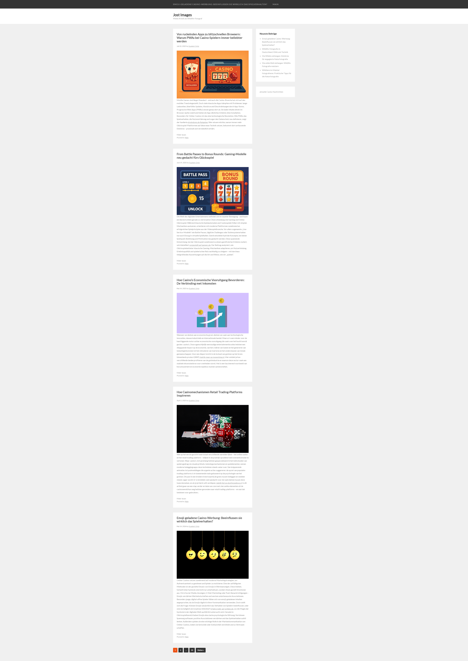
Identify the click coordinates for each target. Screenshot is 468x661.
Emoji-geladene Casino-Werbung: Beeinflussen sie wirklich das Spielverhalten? (220, 4)
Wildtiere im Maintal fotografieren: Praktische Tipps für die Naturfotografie (276, 73)
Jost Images (182, 15)
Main (276, 4)
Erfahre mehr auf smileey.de (221, 609)
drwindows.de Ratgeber (198, 122)
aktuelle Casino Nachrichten (271, 92)
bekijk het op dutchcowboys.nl (229, 483)
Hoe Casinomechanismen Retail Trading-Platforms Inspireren (209, 393)
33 (192, 650)
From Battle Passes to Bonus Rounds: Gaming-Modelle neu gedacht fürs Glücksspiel (211, 155)
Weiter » (200, 650)
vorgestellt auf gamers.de (200, 245)
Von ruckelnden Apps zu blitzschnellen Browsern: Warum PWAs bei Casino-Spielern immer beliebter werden (209, 37)
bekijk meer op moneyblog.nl (212, 357)
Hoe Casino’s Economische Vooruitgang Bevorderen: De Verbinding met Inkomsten (211, 281)
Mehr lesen (181, 135)
